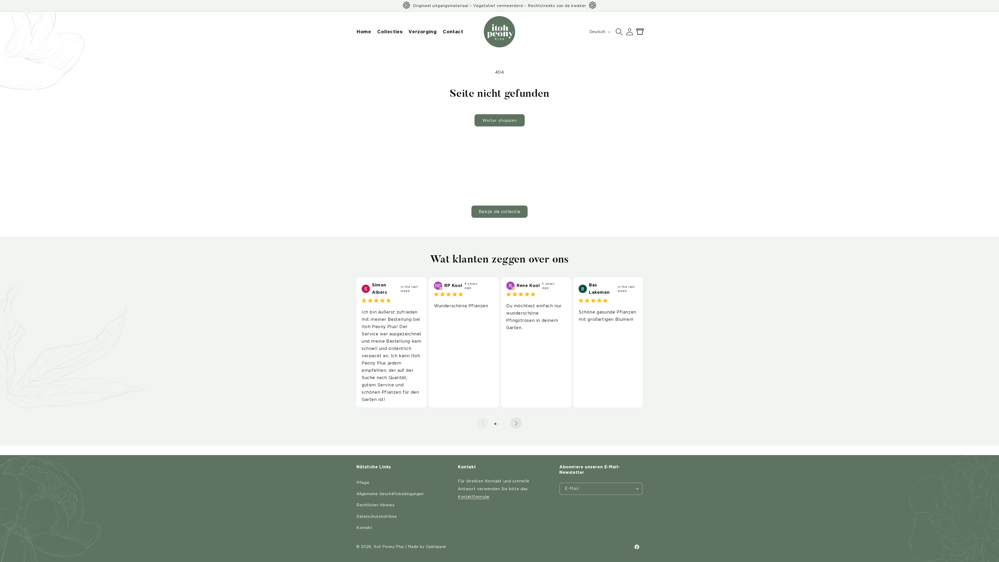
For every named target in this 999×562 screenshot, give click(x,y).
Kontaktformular (474, 497)
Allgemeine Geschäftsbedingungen (390, 494)
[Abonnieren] (636, 489)
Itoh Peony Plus (389, 547)
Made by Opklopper (427, 547)
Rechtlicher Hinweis (375, 505)
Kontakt (364, 528)
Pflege (362, 483)
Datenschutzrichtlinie (376, 516)
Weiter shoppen (499, 120)
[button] (389, 31)
